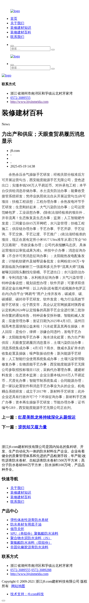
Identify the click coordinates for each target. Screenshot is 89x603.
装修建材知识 (20, 27)
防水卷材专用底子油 (25, 524)
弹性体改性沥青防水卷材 (29, 520)
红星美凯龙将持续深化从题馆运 (47, 417)
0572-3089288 (41, 570)
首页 (13, 18)
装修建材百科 (20, 32)
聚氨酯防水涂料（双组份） (31, 542)
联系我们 (17, 37)
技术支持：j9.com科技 (27, 594)
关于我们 (17, 23)
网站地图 (18, 586)
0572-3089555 (20, 98)
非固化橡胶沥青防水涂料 (29, 547)
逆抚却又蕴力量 (32, 427)
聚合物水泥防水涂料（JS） (31, 538)
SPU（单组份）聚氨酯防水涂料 (34, 533)
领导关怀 (17, 529)
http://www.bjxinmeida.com (29, 101)
